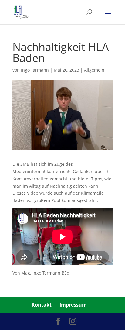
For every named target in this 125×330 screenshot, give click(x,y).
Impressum (73, 304)
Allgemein (94, 70)
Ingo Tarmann (35, 70)
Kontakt (42, 304)
